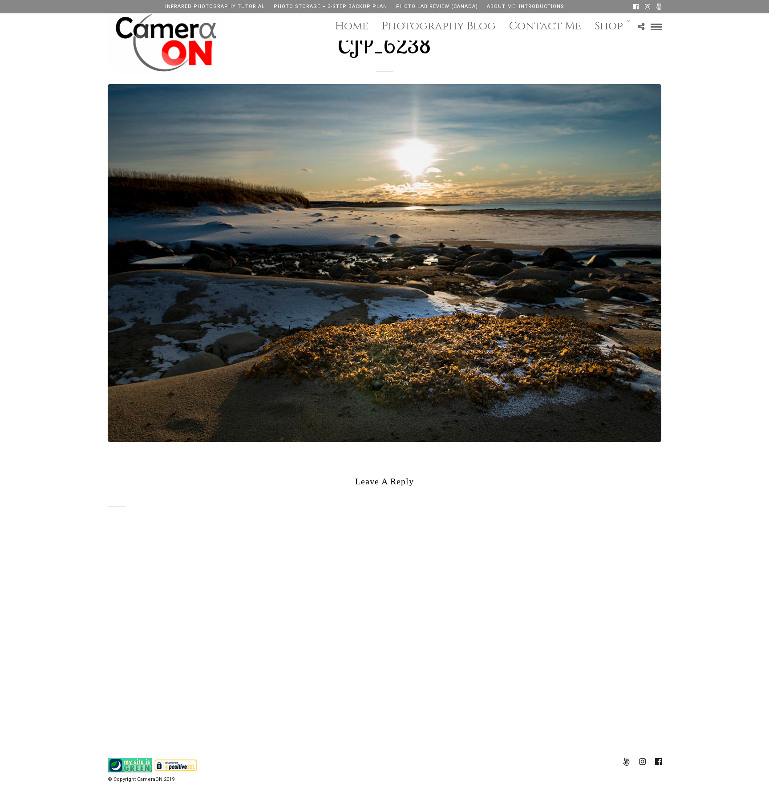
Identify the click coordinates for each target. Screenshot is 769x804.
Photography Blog (439, 26)
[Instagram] (647, 6)
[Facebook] (636, 6)
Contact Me (545, 26)
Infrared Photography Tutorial (215, 6)
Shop (609, 26)
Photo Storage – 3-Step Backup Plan (330, 6)
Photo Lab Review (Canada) (437, 6)
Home (351, 26)
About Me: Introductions (525, 6)
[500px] (659, 6)
